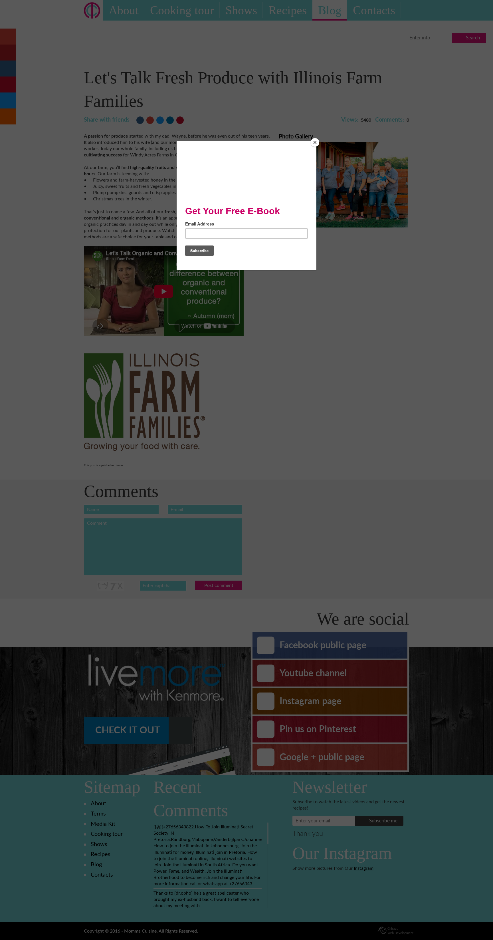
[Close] (315, 142)
